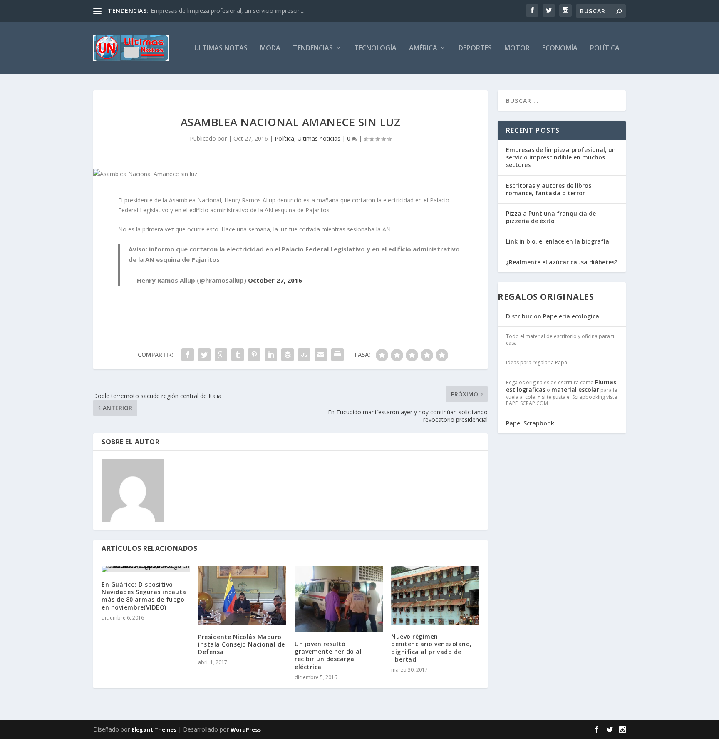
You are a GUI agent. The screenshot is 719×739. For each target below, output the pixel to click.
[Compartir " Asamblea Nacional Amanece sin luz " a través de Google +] (221, 354)
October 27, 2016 (275, 280)
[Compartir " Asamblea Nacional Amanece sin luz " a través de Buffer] (287, 354)
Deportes (475, 48)
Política (605, 48)
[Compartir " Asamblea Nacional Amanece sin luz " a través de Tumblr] (237, 354)
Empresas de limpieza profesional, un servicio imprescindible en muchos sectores (561, 157)
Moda (270, 48)
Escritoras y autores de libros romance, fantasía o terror (548, 189)
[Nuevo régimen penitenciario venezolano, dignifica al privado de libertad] (435, 595)
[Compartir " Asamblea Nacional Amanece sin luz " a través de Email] (320, 354)
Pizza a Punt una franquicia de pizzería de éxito (551, 217)
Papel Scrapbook (530, 423)
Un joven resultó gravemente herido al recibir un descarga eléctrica (328, 655)
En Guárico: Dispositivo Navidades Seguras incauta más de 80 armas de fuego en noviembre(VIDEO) (144, 595)
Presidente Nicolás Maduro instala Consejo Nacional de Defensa (241, 644)
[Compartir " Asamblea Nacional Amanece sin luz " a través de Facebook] (187, 354)
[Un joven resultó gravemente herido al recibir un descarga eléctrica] (339, 599)
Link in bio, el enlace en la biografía (557, 241)
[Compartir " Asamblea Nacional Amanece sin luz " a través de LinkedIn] (271, 354)
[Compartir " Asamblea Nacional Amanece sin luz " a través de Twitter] (204, 354)
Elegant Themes (153, 729)
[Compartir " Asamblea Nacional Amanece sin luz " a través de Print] (337, 354)
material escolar (575, 389)
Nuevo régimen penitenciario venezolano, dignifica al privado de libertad (431, 647)
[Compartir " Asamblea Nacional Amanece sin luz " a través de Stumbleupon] (304, 354)
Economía (560, 48)
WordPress (246, 729)
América (423, 48)
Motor (517, 48)
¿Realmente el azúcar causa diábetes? (561, 262)
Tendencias (313, 48)
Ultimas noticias (319, 138)
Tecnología (375, 48)
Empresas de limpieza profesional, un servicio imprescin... (228, 11)
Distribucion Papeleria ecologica (552, 316)
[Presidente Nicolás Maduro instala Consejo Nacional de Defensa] (242, 595)
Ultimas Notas (221, 48)
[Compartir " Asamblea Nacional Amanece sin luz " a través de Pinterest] (254, 354)
